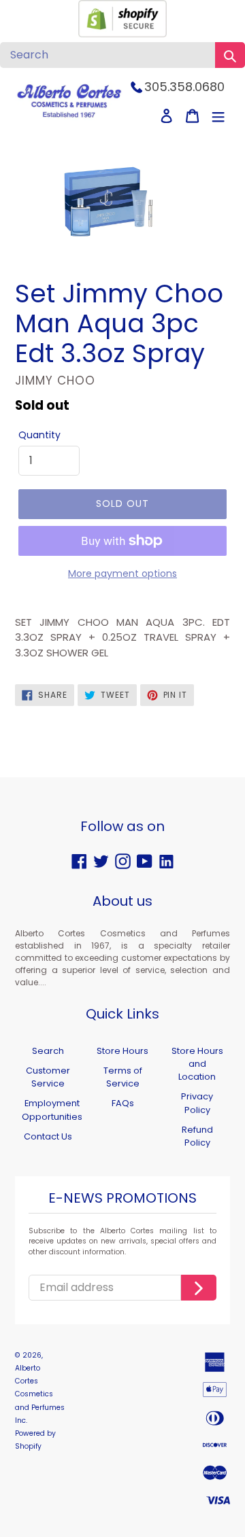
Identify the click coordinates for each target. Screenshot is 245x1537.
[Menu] (218, 116)
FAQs (123, 1103)
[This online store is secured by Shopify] (122, 33)
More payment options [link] (122, 573)
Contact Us (48, 1136)
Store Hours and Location (197, 1063)
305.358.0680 (184, 86)
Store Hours (122, 1051)
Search (48, 1051)
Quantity (39, 435)
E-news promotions (122, 1198)
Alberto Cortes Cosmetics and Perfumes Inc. (40, 1394)
